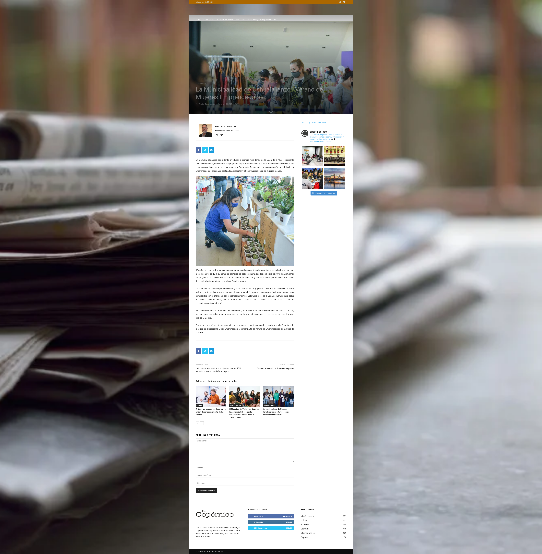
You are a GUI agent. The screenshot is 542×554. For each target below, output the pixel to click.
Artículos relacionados (208, 381)
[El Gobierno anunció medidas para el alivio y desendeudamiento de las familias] (211, 396)
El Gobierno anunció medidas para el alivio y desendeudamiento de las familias (211, 412)
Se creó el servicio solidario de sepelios (275, 368)
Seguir (289, 522)
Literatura (305, 528)
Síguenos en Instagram (325, 193)
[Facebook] (335, 2)
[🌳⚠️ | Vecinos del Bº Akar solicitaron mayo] (312, 156)
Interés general (209, 19)
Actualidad (305, 524)
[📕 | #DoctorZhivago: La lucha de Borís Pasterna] (334, 178)
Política (199, 405)
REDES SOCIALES (257, 509)
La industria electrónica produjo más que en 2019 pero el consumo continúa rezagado (218, 370)
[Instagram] (339, 2)
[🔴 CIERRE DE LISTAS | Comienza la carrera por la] (334, 156)
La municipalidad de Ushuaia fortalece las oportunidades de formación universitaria (276, 412)
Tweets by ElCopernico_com (313, 122)
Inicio (198, 19)
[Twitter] (344, 2)
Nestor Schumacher (207, 104)
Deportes (305, 537)
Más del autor (230, 381)
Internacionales (308, 533)
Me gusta (287, 516)
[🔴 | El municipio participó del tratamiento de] (312, 178)
